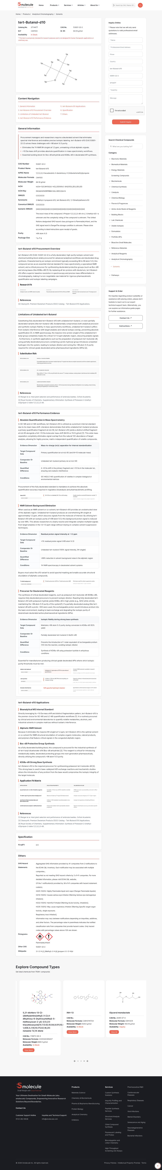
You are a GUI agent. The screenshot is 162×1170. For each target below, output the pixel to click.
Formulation (115, 231)
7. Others (63, 114)
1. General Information (26, 106)
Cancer (130, 1091)
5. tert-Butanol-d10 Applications (72, 106)
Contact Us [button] (125, 318)
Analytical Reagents (119, 254)
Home (42, 5)
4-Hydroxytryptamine (118, 1013)
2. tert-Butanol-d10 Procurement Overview (34, 110)
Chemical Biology (118, 198)
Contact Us (20, 1093)
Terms (143, 1148)
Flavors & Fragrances (119, 203)
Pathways (115, 275)
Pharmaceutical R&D (135, 1072)
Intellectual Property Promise (129, 1148)
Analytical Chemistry (79, 1099)
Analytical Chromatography (43, 14)
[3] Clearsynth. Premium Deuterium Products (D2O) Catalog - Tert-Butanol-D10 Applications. (54, 820)
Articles (81, 5)
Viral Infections (133, 1096)
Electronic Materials (119, 159)
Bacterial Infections (134, 1120)
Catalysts (115, 192)
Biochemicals (116, 181)
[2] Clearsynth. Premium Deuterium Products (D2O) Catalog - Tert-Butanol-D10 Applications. (54, 304)
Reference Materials (119, 248)
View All (25, 1032)
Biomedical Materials (119, 164)
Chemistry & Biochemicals (82, 1083)
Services (67, 5)
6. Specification (66, 110)
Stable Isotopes (117, 226)
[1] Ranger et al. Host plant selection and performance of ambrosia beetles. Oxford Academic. (54, 397)
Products (54, 5)
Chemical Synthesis (119, 187)
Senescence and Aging (136, 1107)
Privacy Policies (110, 1148)
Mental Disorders (134, 1102)
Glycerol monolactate (30, 1013)
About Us (94, 5)
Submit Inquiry (125, 122)
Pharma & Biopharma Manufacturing (86, 1088)
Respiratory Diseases (135, 1085)
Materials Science (78, 1077)
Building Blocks (117, 215)
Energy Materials (117, 170)
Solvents (59, 14)
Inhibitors (75, 1105)
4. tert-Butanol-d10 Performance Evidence (34, 118)
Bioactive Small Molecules (121, 242)
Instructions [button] (124, 326)
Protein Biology (77, 1094)
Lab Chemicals (117, 220)
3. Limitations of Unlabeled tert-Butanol (33, 114)
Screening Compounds (120, 176)
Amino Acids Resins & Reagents (123, 209)
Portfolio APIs (116, 237)
